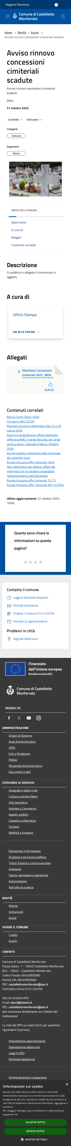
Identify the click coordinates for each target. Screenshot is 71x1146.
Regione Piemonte (17, 4)
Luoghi (13, 935)
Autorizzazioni (18, 881)
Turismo (14, 826)
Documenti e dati (20, 772)
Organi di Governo (20, 735)
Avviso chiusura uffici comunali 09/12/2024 (35, 485)
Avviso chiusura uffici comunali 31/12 (31, 480)
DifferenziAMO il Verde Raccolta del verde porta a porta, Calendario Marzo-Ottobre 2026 (33, 444)
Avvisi (35, 32)
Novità (22, 32)
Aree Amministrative (22, 741)
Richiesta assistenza (22, 1059)
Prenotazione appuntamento (27, 1041)
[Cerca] (63, 16)
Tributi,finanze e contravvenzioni (30, 863)
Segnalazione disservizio (24, 1047)
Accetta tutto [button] (35, 1122)
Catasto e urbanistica (22, 820)
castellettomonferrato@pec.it (28, 984)
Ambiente (15, 869)
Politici (13, 759)
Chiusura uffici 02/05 (20, 421)
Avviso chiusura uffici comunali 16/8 (30, 462)
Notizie (13, 905)
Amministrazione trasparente (28, 1077)
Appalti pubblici (18, 814)
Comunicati (16, 912)
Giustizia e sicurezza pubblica (27, 857)
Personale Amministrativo (25, 765)
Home (8, 32)
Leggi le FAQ (17, 1053)
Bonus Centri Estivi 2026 (23, 417)
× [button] (66, 1084)
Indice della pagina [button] (24, 210)
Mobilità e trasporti (21, 832)
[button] (35, 1139)
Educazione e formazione (25, 851)
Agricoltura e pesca (21, 887)
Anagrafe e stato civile (23, 790)
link (16, 1114)
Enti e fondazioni (19, 753)
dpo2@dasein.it (21, 1002)
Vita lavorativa (18, 802)
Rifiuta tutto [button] (35, 1131)
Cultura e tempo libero (23, 796)
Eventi (13, 941)
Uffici (12, 747)
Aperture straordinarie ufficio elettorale (32, 435)
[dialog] (35, 1113)
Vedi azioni (33, 119)
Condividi (13, 119)
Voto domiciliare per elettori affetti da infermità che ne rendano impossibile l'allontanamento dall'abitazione (31, 471)
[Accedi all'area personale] (56, 4)
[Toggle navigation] (7, 16)
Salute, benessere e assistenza (28, 875)
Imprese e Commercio (22, 808)
